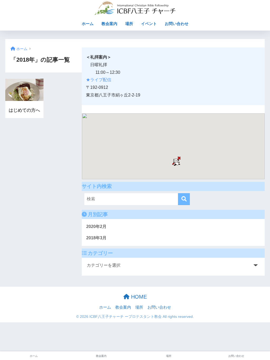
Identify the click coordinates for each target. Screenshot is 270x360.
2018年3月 (96, 238)
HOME (138, 297)
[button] (176, 161)
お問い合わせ (177, 23)
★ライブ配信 (98, 79)
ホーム (88, 23)
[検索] (184, 199)
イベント (149, 23)
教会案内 (109, 23)
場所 (129, 23)
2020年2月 (96, 226)
